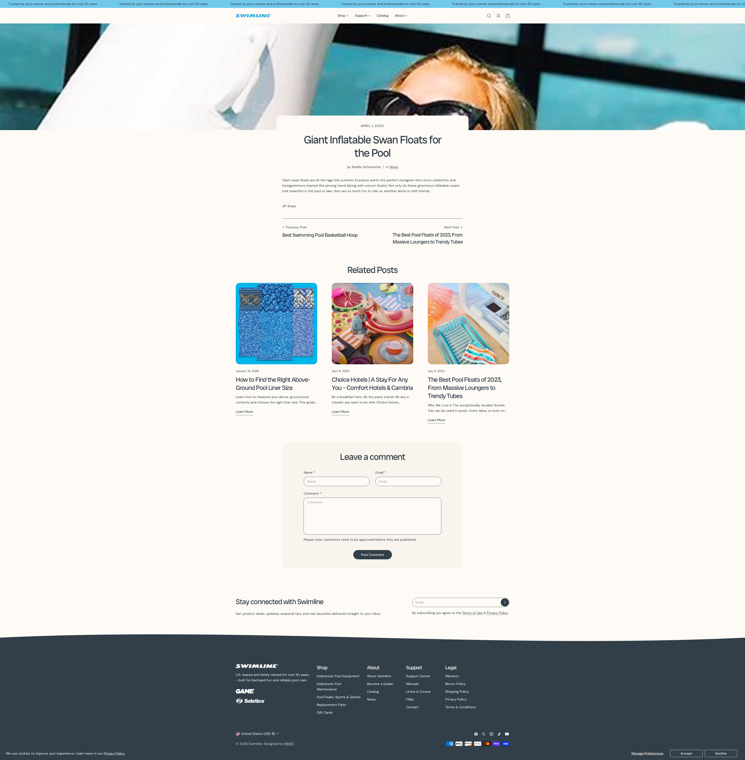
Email (380, 472)
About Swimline (379, 676)
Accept (686, 753)
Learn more (244, 411)
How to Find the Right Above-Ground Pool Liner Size (273, 384)
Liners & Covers (418, 691)
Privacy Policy (114, 753)
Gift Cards (325, 712)
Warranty (452, 676)
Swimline (255, 744)
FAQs (410, 699)
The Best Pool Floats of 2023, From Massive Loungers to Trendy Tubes (465, 388)
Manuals (412, 684)
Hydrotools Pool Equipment (338, 676)
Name (309, 472)
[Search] (489, 16)
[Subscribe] (505, 602)
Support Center (418, 676)
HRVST (289, 744)
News (394, 167)
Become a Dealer (380, 684)
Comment (312, 493)
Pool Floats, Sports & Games (339, 697)
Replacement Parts (331, 705)
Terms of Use (472, 613)
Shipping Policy (457, 691)
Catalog (373, 691)
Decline (721, 753)
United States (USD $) (258, 734)
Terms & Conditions (460, 707)
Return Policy (455, 684)
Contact (412, 707)
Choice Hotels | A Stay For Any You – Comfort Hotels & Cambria (372, 384)
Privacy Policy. (497, 613)
